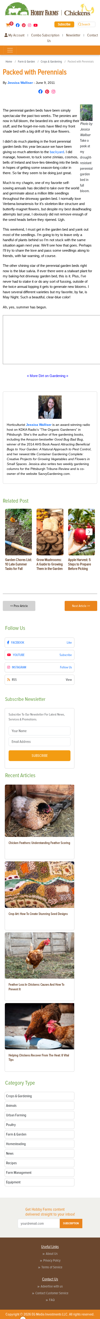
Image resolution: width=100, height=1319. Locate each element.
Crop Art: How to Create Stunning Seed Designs (38, 914)
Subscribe (64, 24)
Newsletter (73, 35)
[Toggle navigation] (10, 50)
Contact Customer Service (51, 1293)
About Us (52, 1254)
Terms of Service (51, 1267)
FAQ (52, 1300)
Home (9, 61)
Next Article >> (81, 606)
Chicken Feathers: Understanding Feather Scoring (39, 843)
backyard (57, 152)
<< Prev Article (19, 606)
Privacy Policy (51, 1260)
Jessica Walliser (20, 83)
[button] (89, 531)
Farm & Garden (26, 61)
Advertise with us (52, 1286)
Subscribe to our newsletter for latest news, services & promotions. (37, 716)
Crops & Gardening (51, 61)
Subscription (71, 1223)
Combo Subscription (45, 35)
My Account (16, 35)
